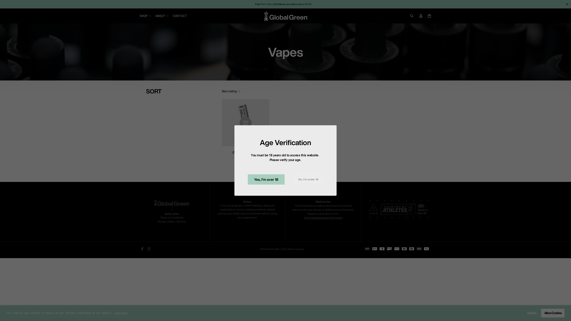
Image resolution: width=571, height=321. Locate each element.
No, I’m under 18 (308, 179)
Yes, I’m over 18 (266, 179)
